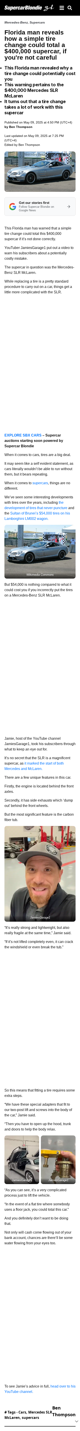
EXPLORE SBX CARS (23, 435)
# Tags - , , (28, 1415)
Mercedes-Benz (16, 22)
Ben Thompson (29, 145)
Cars (22, 1412)
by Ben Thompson (18, 127)
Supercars (37, 22)
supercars (40, 483)
